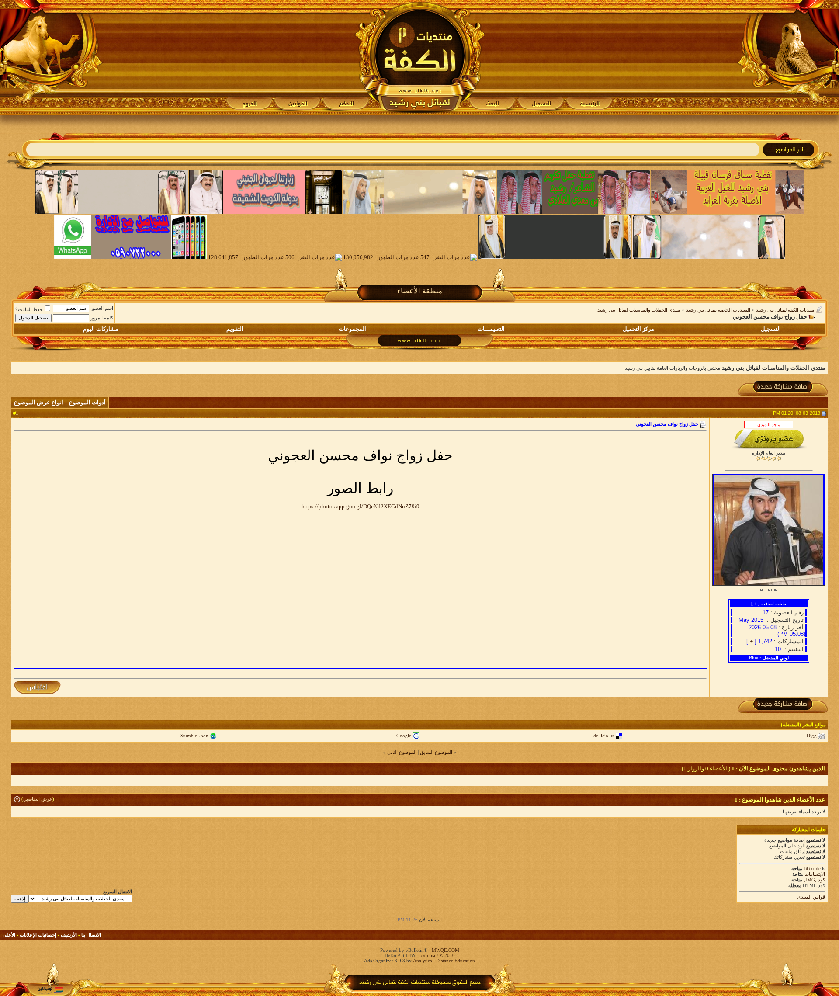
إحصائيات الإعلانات (38, 934)
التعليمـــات (491, 329)
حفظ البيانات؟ (29, 309)
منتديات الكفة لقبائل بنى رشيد (785, 309)
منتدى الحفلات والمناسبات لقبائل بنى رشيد (638, 309)
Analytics (422, 960)
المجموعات (352, 329)
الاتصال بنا (91, 934)
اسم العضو (102, 308)
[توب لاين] (50, 990)
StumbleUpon (194, 735)
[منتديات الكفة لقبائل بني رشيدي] (420, 57)
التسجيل (771, 329)
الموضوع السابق (436, 752)
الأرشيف (69, 934)
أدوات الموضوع (87, 402)
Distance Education (455, 960)
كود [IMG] (814, 879)
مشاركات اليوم (100, 329)
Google (403, 735)
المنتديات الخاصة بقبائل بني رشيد (718, 309)
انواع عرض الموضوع (38, 402)
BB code (812, 868)
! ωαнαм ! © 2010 (436, 955)
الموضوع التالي (401, 752)
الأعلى (9, 934)
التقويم (234, 329)
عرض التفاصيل (37, 799)
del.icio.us (603, 735)
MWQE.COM (445, 950)
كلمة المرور (101, 317)
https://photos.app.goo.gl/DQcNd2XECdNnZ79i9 (361, 506)
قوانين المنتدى (811, 896)
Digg (812, 735)
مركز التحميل (638, 329)
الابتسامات (814, 874)
